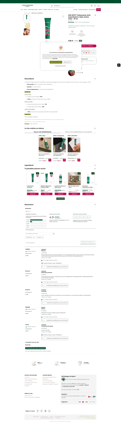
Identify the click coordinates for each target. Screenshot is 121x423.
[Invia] (52, 5)
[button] (74, 217)
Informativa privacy (44, 416)
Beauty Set (50, 9)
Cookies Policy (55, 58)
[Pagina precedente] (25, 13)
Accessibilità (58, 417)
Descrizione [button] (29, 79)
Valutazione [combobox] (29, 237)
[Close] (120, 1)
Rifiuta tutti (67, 62)
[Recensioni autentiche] (28, 211)
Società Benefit (28, 384)
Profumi (45, 9)
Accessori (56, 9)
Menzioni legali (36, 416)
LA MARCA (75, 9)
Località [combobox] (39, 237)
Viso (22, 9)
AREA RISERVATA (92, 9)
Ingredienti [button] (29, 165)
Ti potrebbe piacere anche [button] (35, 169)
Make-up (40, 9)
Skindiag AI (45, 379)
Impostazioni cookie (60, 65)
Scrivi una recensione (84, 22)
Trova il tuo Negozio (47, 380)
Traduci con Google (46, 257)
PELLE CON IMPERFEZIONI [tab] (42, 132)
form (73, 383)
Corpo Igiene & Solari (33, 9)
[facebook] (37, 411)
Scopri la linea (60, 198)
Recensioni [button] (29, 205)
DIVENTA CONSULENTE (83, 9)
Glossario (27, 385)
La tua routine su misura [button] (34, 128)
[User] (98, 6)
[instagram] (41, 411)
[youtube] (45, 411)
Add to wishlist (63, 16)
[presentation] (4, 1)
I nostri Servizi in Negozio (49, 382)
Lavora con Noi (28, 395)
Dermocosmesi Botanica (31, 379)
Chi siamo (27, 377)
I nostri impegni (29, 380)
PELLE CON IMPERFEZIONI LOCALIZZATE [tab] (78, 132)
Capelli (25, 9)
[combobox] (90, 241)
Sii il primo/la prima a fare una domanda (35, 348)
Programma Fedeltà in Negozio (50, 384)
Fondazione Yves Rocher (31, 382)
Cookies (51, 416)
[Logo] (27, 5)
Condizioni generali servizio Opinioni (47, 417)
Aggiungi (49, 160)
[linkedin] (49, 411)
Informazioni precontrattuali (60, 416)
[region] (60, 56)
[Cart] (95, 6)
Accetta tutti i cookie (55, 62)
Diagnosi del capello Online (49, 377)
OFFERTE (98, 9)
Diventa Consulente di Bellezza (32, 397)
